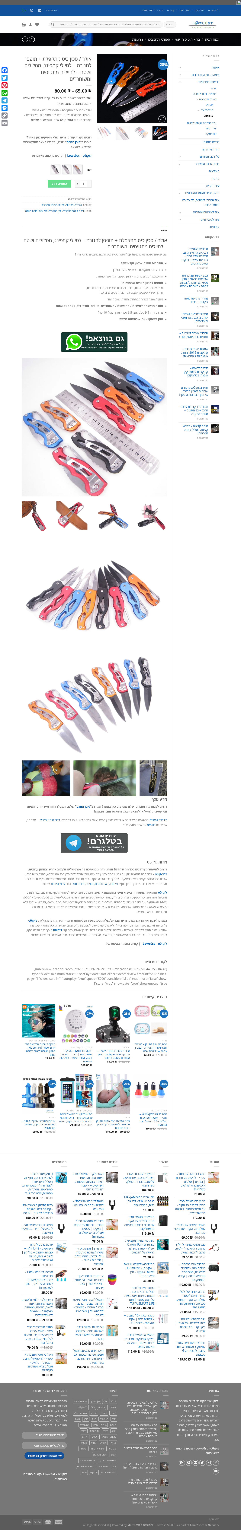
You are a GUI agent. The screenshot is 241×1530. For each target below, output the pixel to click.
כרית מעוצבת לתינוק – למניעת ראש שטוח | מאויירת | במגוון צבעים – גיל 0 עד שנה (150, 1048)
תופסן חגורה (31, 211)
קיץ (114, 1466)
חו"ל (94, 1419)
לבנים (83, 1431)
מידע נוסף (53, 10)
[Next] (100, 88)
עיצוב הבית (212, 186)
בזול (93, 1407)
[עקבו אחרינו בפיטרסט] (189, 1463)
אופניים (209, 104)
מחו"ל (93, 1442)
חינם (77, 1419)
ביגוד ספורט (207, 110)
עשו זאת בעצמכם (87, 1460)
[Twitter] (4, 78)
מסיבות (112, 1448)
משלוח (83, 1448)
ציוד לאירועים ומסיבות (206, 212)
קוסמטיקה (210, 134)
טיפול (104, 1425)
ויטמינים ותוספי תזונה (204, 94)
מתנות (215, 178)
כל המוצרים (213, 10)
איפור (213, 88)
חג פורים (104, 1419)
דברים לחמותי (211, 142)
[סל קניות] (24, 24)
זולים (114, 1419)
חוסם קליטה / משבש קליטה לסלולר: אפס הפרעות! (195, 429)
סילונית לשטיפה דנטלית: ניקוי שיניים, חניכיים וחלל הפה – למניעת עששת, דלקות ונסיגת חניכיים (195, 256)
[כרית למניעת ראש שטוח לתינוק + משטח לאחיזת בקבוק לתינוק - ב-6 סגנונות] (113, 1094)
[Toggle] (180, 67)
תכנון (84, 1472)
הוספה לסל (59, 184)
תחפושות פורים (108, 1472)
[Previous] (160, 88)
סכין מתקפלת (55, 211)
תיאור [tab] (164, 230)
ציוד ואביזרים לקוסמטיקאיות (201, 123)
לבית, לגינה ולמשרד (207, 164)
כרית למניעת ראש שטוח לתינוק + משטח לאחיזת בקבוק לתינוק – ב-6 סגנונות (113, 1124)
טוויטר (89, 884)
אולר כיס (81, 211)
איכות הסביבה (81, 1401)
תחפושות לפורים (85, 1466)
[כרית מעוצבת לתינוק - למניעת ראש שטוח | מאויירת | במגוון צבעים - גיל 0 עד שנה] (150, 1020)
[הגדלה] (162, 118)
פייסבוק (113, 884)
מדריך (113, 1442)
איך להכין (95, 1401)
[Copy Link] (4, 115)
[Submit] (52, 24)
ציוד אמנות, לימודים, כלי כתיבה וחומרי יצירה (200, 202)
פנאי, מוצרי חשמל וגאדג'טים (202, 193)
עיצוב (113, 1454)
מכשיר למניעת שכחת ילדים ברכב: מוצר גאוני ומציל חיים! (194, 317)
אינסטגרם (101, 884)
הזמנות (93, 1413)
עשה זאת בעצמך (108, 1460)
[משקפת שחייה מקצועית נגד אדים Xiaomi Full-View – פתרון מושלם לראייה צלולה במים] (38, 1020)
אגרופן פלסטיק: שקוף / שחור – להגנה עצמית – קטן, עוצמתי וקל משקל (38, 1124)
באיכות (101, 1407)
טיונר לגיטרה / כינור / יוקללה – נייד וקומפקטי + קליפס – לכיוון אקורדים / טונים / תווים (113, 1054)
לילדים (85, 1436)
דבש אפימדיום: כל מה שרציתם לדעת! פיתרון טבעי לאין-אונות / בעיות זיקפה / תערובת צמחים (194, 281)
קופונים (171, 10)
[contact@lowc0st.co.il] (39, 10)
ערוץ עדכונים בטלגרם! (152, 10)
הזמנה (104, 1413)
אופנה (215, 67)
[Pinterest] (4, 85)
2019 (113, 1401)
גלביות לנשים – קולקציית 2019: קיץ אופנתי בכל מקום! (196, 371)
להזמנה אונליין (109, 1436)
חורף (85, 1419)
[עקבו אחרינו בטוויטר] (202, 1463)
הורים (113, 1413)
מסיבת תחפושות (97, 1448)
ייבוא (113, 1431)
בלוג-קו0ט (199, 10)
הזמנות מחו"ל (80, 1413)
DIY (105, 1401)
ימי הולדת (94, 1431)
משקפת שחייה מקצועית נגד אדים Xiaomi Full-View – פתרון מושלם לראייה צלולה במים (40, 1049)
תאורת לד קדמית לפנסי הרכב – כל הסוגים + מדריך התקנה (194, 410)
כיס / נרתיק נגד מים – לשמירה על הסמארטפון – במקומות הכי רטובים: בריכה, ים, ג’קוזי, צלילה (75, 1118)
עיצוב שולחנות (100, 1454)
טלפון (95, 1425)
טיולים (113, 1425)
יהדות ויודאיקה (210, 149)
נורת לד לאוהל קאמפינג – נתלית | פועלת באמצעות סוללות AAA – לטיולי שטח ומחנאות (153, 1119)
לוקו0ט (162, 892)
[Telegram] (4, 100)
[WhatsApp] (4, 93)
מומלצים (214, 171)
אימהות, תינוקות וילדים (205, 75)
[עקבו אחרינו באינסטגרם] (209, 1463)
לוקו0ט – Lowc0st (79, 156)
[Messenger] (4, 108)
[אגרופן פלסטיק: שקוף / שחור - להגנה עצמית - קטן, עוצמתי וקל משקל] (38, 1094)
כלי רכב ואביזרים (209, 156)
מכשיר (84, 1442)
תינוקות (94, 1472)
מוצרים (103, 1442)
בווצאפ (151, 825)
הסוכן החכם (184, 10)
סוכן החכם (73, 142)
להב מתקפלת (69, 211)
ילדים (105, 1431)
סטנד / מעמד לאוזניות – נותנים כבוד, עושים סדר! (193, 335)
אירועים (112, 1407)
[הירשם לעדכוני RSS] (182, 1463)
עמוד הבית (212, 39)
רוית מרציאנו (103, 1466)
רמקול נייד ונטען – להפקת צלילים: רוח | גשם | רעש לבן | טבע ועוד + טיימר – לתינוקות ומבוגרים (75, 1056)
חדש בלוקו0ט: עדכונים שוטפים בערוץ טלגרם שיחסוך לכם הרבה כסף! (193, 391)
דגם (89, 169)
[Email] (4, 123)
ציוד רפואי (211, 128)
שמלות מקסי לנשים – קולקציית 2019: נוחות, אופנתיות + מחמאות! (194, 352)
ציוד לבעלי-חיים (210, 219)
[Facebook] (4, 70)
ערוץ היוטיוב (57, 884)
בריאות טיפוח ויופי (187, 39)
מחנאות (137, 39)
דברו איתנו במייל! (50, 820)
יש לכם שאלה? (158, 820)
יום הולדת (84, 1425)
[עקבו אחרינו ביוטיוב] (216, 1471)
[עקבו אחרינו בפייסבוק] (216, 1463)
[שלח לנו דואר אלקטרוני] (195, 1463)
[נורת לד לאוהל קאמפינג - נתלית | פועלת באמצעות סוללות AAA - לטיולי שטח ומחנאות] (150, 1090)
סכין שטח (42, 211)
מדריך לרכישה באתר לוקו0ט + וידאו (196, 300)
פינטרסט (78, 884)
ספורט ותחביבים (159, 39)
